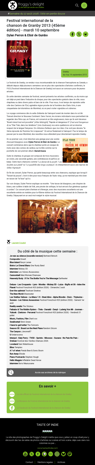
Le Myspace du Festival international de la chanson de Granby (43, 401)
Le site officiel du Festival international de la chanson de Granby (44, 394)
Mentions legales (45, 462)
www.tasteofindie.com (47, 448)
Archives (61, 462)
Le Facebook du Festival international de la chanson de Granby (43, 408)
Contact (29, 462)
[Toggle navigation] (84, 5)
